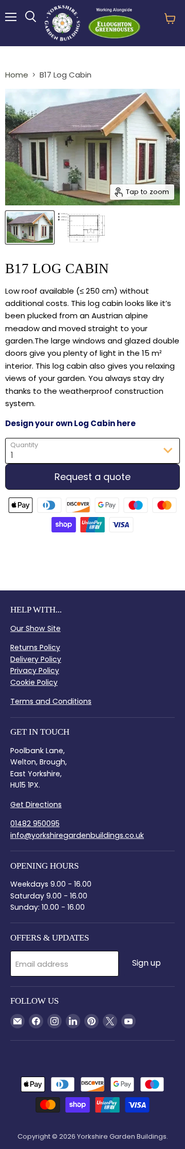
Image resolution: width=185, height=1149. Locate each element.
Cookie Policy (34, 682)
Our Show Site (35, 628)
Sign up (146, 963)
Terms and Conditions (50, 701)
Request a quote (92, 476)
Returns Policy (35, 647)
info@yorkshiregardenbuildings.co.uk (77, 835)
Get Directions (36, 804)
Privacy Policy (34, 670)
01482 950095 (35, 823)
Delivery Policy (35, 659)
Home (16, 74)
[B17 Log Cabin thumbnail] (30, 227)
